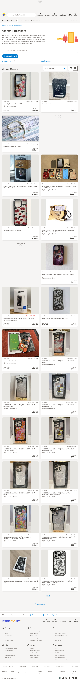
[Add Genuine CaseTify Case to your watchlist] (36, 332)
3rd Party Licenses (60, 655)
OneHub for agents (35, 638)
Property (32, 628)
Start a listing (46, 621)
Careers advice (9, 650)
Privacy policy (40, 673)
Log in (75, 15)
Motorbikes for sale (60, 633)
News (26, 673)
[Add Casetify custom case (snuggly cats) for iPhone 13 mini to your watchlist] (75, 245)
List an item (73, 21)
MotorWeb (35, 666)
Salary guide (8, 657)
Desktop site (4, 673)
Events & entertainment (36, 653)
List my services (34, 657)
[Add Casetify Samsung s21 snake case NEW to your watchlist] (75, 289)
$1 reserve (8, 638)
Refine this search (11, 56)
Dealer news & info (60, 638)
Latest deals (8, 631)
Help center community (61, 660)
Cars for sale (58, 631)
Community (58, 645)
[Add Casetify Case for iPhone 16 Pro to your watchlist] (36, 75)
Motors (57, 628)
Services (32, 645)
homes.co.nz (22, 666)
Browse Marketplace (9, 21)
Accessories (6, 61)
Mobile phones (46, 61)
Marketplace (9, 628)
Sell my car (58, 640)
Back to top (41, 604)
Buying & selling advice (61, 636)
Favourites (63, 621)
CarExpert (47, 666)
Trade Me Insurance (7, 666)
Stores (21, 21)
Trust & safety (59, 653)
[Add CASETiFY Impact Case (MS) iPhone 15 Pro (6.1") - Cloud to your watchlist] (75, 332)
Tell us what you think (52, 615)
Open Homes (33, 636)
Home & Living (9, 640)
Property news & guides (36, 631)
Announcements (59, 650)
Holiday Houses (60, 666)
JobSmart (7, 653)
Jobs (6, 645)
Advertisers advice (10, 655)
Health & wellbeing (35, 655)
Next (48, 596)
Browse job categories (11, 648)
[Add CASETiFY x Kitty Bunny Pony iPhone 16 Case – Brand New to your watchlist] (36, 552)
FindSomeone (74, 666)
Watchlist (54, 621)
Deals (27, 21)
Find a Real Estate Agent (36, 640)
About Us (13, 673)
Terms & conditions (50, 673)
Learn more (36, 615)
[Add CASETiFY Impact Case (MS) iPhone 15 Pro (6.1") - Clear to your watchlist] (36, 464)
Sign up (70, 15)
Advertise (33, 673)
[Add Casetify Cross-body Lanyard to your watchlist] (36, 117)
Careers (20, 673)
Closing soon (8, 636)
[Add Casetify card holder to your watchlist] (75, 75)
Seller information (60, 657)
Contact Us (74, 673)
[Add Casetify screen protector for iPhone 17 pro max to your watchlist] (36, 289)
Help (56, 648)
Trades (32, 648)
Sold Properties (34, 633)
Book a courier (35, 21)
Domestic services (35, 650)
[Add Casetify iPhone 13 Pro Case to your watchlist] (36, 201)
